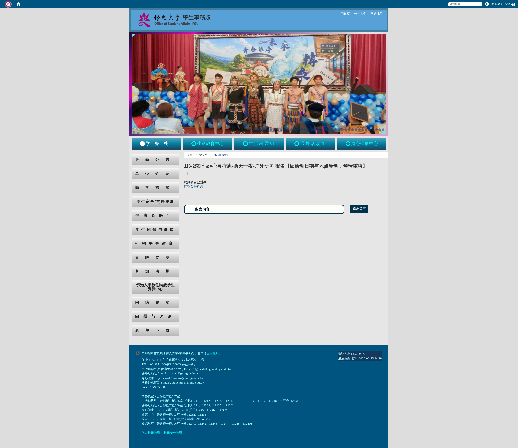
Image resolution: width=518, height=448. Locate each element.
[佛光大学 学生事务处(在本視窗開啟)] (183, 19)
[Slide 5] (267, 129)
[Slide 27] (342, 129)
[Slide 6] (271, 129)
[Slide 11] (288, 129)
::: (127, 156)
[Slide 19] (315, 129)
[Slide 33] (362, 129)
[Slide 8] (278, 129)
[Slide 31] (356, 129)
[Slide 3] (261, 129)
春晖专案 (155, 257)
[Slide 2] (257, 129)
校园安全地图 (173, 432)
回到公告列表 (193, 186)
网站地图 (376, 13)
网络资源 (155, 302)
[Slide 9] (281, 129)
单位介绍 (155, 173)
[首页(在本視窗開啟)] (18, 4)
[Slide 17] (308, 129)
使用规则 (212, 353)
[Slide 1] (254, 129)
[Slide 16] (305, 129)
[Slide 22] (325, 129)
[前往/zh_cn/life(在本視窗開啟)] (246, 143)
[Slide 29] (349, 129)
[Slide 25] (335, 129)
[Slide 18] (311, 129)
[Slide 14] (298, 129)
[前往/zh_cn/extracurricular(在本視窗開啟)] (297, 143)
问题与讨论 (155, 316)
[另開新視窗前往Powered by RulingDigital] (139, 352)
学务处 (203, 154)
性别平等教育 (155, 243)
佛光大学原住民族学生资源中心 (155, 287)
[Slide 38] (379, 129)
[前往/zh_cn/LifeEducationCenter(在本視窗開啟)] (194, 143)
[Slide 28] (345, 129)
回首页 (345, 13)
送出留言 (359, 209)
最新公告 (155, 159)
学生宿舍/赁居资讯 (155, 201)
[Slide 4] (264, 129)
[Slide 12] (291, 129)
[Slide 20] (318, 129)
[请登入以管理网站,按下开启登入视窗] (8, 4)
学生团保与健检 (155, 229)
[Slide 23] (328, 129)
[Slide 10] (284, 129)
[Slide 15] (301, 129)
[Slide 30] (352, 129)
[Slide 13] (294, 129)
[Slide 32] (359, 129)
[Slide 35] (369, 129)
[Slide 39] (383, 129)
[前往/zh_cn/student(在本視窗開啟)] (142, 143)
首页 (189, 154)
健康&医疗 (155, 215)
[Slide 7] (274, 129)
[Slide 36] (373, 129)
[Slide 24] (332, 129)
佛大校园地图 (151, 432)
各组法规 (155, 271)
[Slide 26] (339, 129)
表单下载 (155, 330)
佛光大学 (360, 13)
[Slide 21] (322, 129)
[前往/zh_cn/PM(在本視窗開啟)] (348, 143)
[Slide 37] (376, 129)
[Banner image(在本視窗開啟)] (259, 83)
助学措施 (155, 187)
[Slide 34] (366, 129)
